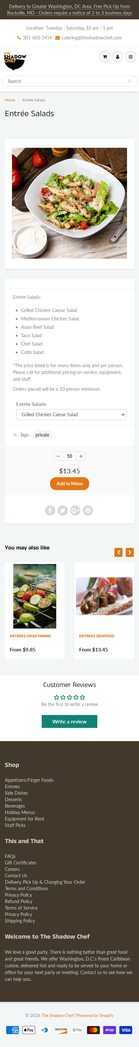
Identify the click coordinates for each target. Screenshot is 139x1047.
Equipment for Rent (24, 818)
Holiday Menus (20, 812)
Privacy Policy (18, 895)
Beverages (15, 806)
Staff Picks (15, 825)
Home (10, 99)
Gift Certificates (20, 862)
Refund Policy (18, 901)
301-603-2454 (37, 37)
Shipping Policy (20, 920)
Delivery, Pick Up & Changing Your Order (45, 882)
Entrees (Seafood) (96, 636)
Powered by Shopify (95, 1015)
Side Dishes (16, 793)
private (42, 435)
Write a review (69, 721)
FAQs (10, 856)
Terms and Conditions (26, 888)
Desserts (13, 799)
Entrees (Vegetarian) (30, 636)
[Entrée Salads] (69, 203)
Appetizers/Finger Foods (29, 780)
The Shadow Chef (57, 1015)
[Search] (129, 81)
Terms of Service (21, 908)
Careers (12, 869)
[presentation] (118, 552)
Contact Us (16, 875)
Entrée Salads (31, 404)
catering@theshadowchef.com (92, 37)
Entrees (12, 786)
